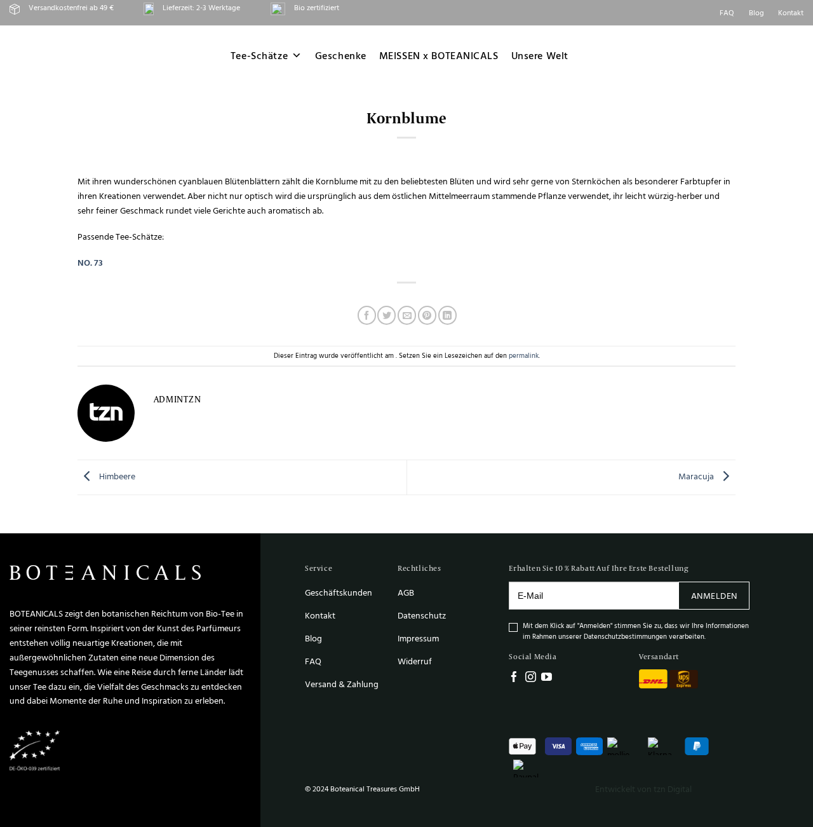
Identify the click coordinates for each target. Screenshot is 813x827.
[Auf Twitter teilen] (386, 315)
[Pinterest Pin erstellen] (427, 315)
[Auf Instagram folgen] (530, 678)
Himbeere (116, 476)
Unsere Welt (539, 55)
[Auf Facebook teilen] (367, 315)
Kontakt (790, 12)
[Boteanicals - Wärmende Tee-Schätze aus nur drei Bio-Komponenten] (90, 56)
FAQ (727, 12)
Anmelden (714, 595)
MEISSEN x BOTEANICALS (439, 55)
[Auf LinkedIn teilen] (447, 315)
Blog (756, 12)
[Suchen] (736, 55)
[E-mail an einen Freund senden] (407, 315)
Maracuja (697, 476)
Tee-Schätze (259, 55)
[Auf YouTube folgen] (546, 678)
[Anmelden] (768, 55)
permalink (524, 355)
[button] (797, 55)
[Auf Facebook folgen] (514, 678)
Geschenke (340, 55)
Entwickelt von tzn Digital (643, 788)
